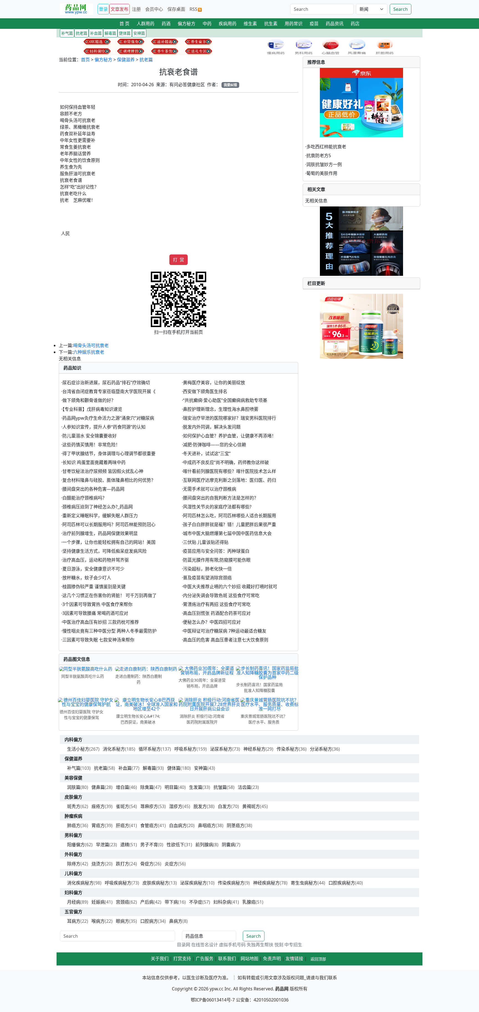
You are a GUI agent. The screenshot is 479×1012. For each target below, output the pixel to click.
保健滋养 (126, 60)
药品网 (282, 989)
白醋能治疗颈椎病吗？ (84, 498)
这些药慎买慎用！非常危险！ (91, 445)
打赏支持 (182, 958)
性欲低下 (175, 845)
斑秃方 (73, 806)
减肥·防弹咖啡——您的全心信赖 (214, 445)
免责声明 (272, 958)
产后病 (147, 902)
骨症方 (147, 864)
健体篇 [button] (125, 33)
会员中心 (154, 9)
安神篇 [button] (139, 33)
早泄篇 (102, 845)
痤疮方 (98, 806)
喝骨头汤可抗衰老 (91, 345)
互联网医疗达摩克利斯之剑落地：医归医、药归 (229, 480)
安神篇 (200, 768)
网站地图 (249, 958)
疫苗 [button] (314, 24)
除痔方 (73, 864)
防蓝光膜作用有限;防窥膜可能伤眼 (217, 560)
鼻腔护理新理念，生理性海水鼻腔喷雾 (220, 409)
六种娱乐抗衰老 (88, 352)
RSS (193, 9)
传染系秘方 (288, 749)
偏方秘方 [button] (186, 24)
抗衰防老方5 (318, 155)
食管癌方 (149, 825)
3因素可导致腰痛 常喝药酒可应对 (95, 613)
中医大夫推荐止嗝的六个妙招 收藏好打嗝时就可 (230, 586)
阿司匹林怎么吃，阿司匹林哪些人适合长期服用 (229, 516)
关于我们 (160, 958)
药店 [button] (355, 24)
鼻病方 (175, 921)
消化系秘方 (114, 749)
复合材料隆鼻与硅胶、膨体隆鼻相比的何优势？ (109, 480)
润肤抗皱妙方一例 (324, 164)
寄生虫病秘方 (304, 883)
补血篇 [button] (96, 33)
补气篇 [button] (67, 33)
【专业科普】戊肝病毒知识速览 (92, 409)
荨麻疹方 (149, 806)
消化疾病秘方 (80, 883)
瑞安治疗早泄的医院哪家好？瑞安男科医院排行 (229, 418)
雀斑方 (122, 806)
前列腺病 (204, 845)
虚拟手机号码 (232, 945)
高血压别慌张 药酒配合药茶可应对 (217, 613)
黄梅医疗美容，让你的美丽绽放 (214, 382)
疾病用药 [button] (227, 24)
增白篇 (122, 787)
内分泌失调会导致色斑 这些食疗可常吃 (221, 595)
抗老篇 (146, 60)
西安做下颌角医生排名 (205, 391)
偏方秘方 (103, 60)
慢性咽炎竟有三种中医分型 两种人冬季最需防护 (109, 631)
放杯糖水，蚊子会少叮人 (86, 578)
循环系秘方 (150, 749)
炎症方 (171, 864)
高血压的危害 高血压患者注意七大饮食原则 (225, 640)
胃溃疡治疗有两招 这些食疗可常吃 (217, 604)
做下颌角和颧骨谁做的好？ (89, 400)
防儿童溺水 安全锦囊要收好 (89, 436)
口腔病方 (149, 921)
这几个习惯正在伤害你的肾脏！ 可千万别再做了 (109, 595)
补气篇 (73, 768)
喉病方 (98, 921)
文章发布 (119, 9)
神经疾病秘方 (266, 883)
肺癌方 (73, 825)
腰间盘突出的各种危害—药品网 (93, 489)
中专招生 (293, 945)
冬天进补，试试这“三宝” (207, 453)
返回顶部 (318, 959)
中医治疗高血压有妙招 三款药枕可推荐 (100, 622)
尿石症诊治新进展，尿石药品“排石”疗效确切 (106, 382)
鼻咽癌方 (207, 825)
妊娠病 (98, 902)
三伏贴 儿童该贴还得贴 (205, 542)
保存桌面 (176, 9)
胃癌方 (98, 825)
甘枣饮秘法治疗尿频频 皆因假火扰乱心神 (102, 471)
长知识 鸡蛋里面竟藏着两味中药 (94, 462)
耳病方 (73, 921)
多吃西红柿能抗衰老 (326, 147)
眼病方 (122, 921)
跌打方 (122, 864)
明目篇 (171, 787)
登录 (103, 9)
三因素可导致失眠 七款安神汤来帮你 (98, 640)
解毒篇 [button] (110, 33)
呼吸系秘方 (185, 749)
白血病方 (178, 825)
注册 (136, 9)
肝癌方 (122, 825)
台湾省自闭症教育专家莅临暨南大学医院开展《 (109, 391)
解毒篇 (149, 768)
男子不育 (149, 845)
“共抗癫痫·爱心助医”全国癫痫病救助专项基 (225, 400)
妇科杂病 (222, 902)
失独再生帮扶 (260, 945)
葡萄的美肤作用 (321, 173)
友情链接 (294, 958)
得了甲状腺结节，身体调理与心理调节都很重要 (109, 453)
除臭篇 (147, 787)
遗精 (124, 845)
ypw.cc (216, 989)
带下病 (171, 902)
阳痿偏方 (76, 845)
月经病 (73, 902)
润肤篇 (73, 787)
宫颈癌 (122, 902)
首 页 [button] (124, 24)
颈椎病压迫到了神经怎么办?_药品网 (97, 507)
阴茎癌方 (235, 825)
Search (400, 9)
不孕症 (195, 902)
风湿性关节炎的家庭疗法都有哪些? (217, 507)
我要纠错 (230, 85)
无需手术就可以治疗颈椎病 (209, 489)
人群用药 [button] (145, 24)
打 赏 (178, 260)
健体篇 (173, 768)
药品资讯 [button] (334, 24)
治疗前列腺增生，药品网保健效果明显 (100, 533)
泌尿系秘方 (221, 749)
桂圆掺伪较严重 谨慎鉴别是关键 (94, 586)
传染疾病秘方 (231, 883)
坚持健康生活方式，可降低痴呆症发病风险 (104, 551)
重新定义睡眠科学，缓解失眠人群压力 (100, 516)
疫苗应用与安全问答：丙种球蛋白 (216, 551)
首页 (85, 60)
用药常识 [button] (293, 24)
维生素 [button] (250, 24)
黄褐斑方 (251, 806)
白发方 (224, 806)
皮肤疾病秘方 (155, 883)
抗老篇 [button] (81, 33)
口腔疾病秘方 (341, 883)
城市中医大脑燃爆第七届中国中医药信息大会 (227, 533)
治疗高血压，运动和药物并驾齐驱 (95, 560)
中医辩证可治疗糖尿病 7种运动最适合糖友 (224, 631)
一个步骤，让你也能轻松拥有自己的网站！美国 (109, 542)
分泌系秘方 (321, 749)
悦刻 (278, 945)
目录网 (183, 945)
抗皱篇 (220, 787)
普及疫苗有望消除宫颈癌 (207, 578)
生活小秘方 (78, 749)
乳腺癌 (249, 902)
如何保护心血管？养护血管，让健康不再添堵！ (229, 436)
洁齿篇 (244, 787)
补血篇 (125, 768)
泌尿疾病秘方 (193, 883)
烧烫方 (98, 864)
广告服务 (204, 958)
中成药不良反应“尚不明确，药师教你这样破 (226, 462)
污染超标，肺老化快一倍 (207, 569)
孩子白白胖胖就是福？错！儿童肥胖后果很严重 (229, 524)
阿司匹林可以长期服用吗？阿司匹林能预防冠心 (109, 524)
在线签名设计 (204, 945)
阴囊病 (228, 845)
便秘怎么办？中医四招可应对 (212, 622)
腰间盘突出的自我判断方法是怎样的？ (220, 498)
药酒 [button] (166, 24)
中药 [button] (207, 24)
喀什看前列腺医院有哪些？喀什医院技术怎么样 (229, 471)
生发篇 (195, 787)
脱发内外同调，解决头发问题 (212, 427)
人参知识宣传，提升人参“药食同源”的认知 (104, 427)
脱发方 (200, 806)
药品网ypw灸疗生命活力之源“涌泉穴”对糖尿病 (108, 418)
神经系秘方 (254, 749)
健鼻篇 (98, 787)
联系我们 (227, 958)
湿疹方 (175, 806)
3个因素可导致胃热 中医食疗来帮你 (97, 604)
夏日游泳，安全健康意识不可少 (93, 569)
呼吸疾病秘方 (118, 883)
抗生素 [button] (270, 24)
